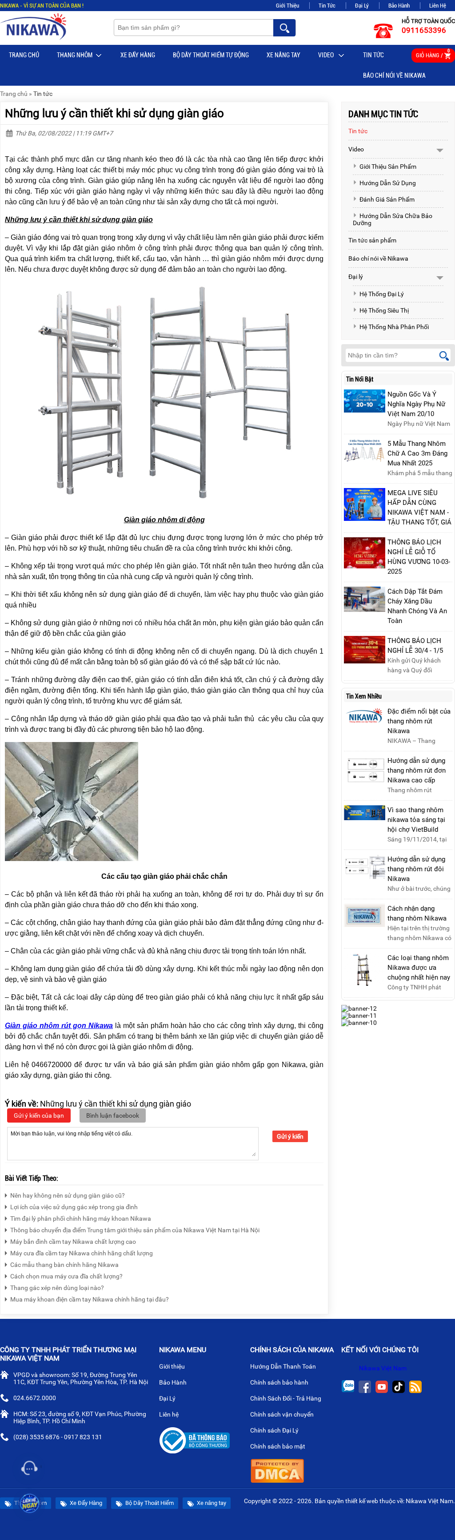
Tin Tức (327, 5)
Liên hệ (169, 1414)
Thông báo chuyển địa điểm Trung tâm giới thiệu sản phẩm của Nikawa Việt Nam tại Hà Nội (134, 1230)
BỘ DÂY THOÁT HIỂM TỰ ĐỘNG (211, 55)
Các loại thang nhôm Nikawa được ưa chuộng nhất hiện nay (418, 967)
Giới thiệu (172, 1366)
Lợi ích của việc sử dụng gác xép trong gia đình (74, 1207)
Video (326, 55)
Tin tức (373, 55)
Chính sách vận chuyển (282, 1414)
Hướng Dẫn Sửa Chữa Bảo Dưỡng (392, 219)
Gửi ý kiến (290, 1136)
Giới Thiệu (287, 5)
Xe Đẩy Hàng (137, 55)
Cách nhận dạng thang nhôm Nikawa (417, 913)
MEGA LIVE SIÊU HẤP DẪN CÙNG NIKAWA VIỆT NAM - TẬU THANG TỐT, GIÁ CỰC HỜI (419, 512)
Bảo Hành (399, 5)
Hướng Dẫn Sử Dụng (387, 183)
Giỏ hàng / (433, 53)
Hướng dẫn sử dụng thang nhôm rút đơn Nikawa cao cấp (416, 770)
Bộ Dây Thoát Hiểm (149, 1503)
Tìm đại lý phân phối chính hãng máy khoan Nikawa (80, 1218)
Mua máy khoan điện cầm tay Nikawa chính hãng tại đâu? (89, 1299)
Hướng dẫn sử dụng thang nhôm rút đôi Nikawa (416, 869)
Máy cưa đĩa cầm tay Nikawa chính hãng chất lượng (81, 1253)
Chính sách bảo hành (280, 1382)
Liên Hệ (437, 5)
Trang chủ (24, 55)
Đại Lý (362, 5)
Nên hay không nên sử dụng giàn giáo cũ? (67, 1195)
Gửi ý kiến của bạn (39, 1115)
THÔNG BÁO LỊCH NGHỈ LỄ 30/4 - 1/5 (415, 646)
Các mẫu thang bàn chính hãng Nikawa (64, 1264)
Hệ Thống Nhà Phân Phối (394, 326)
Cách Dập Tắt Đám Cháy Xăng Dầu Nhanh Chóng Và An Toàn (417, 606)
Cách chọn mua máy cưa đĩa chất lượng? (66, 1276)
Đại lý (355, 276)
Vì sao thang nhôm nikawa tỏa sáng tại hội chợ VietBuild (416, 820)
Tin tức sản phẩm (372, 240)
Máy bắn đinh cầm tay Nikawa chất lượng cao (73, 1241)
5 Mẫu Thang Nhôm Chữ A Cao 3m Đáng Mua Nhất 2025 (417, 453)
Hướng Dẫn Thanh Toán (283, 1366)
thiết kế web (361, 1500)
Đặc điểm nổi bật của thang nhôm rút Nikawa (419, 721)
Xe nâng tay (283, 55)
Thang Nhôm (74, 55)
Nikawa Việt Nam (383, 1368)
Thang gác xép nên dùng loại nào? (57, 1287)
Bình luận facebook (112, 1115)
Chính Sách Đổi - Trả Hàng (286, 1398)
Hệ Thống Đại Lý (381, 294)
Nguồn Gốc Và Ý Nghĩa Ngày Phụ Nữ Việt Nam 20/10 (416, 404)
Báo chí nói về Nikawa (394, 75)
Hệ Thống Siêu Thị (384, 310)
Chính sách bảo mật (277, 1446)
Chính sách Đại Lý (275, 1430)
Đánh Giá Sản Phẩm (387, 199)
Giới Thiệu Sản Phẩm (387, 166)
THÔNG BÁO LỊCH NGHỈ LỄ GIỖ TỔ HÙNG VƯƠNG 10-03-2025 (418, 557)
